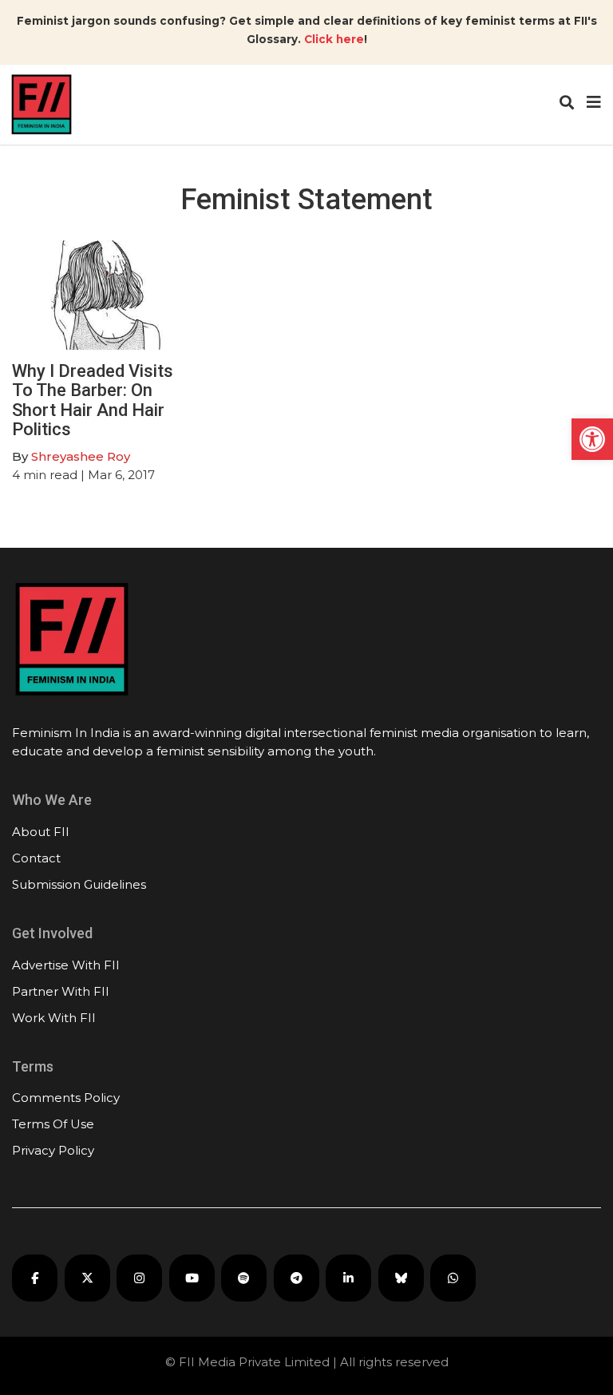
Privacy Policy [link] (53, 1150)
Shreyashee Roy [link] (80, 456)
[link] (592, 439)
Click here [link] (334, 39)
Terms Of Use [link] (53, 1123)
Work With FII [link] (54, 1017)
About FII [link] (40, 831)
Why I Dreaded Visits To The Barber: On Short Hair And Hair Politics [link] (92, 400)
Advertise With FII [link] (66, 965)
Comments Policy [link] (66, 1097)
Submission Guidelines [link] (79, 884)
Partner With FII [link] (60, 991)
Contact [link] (36, 858)
